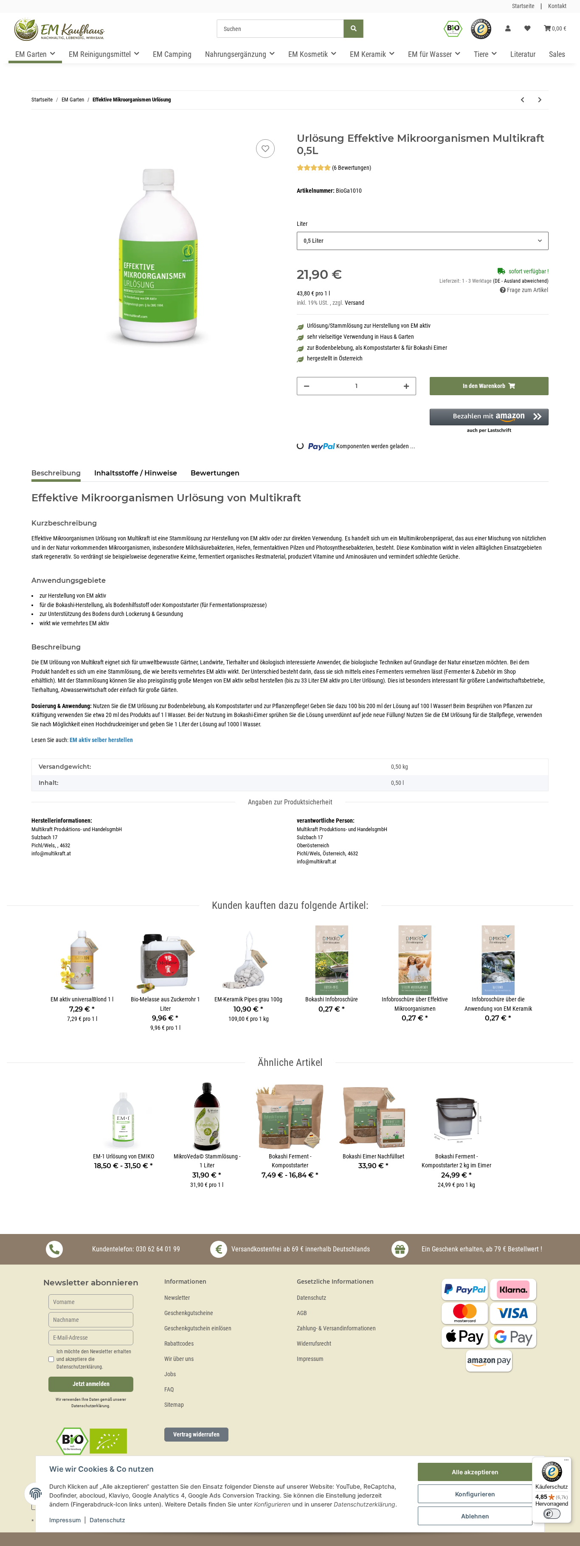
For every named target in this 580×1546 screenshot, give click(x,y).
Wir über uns (179, 1359)
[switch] (551, 1514)
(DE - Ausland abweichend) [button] (521, 281)
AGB (302, 1313)
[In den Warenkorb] (38, 127)
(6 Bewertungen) (351, 167)
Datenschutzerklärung (90, 1405)
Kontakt (557, 6)
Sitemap (174, 1404)
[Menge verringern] (306, 386)
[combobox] (423, 241)
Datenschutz (311, 1297)
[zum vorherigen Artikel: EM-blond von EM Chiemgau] (522, 100)
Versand (354, 302)
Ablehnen (475, 1516)
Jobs (170, 1374)
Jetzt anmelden (91, 1384)
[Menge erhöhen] (406, 386)
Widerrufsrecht (314, 1343)
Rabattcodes (179, 1343)
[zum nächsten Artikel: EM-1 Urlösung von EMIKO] (540, 100)
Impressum (310, 1359)
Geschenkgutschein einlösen (197, 1328)
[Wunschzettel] (527, 29)
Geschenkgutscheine (188, 1313)
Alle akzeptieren (475, 1472)
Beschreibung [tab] (56, 473)
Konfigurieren (475, 1494)
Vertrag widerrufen (196, 1434)
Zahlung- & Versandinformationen (336, 1328)
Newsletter (177, 1297)
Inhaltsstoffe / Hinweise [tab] (135, 473)
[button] (508, 29)
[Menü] (566, 1462)
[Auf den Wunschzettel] (265, 148)
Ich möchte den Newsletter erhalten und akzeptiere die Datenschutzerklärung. (93, 1359)
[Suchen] (353, 29)
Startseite (523, 6)
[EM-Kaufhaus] (59, 29)
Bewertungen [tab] (215, 473)
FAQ (169, 1389)
